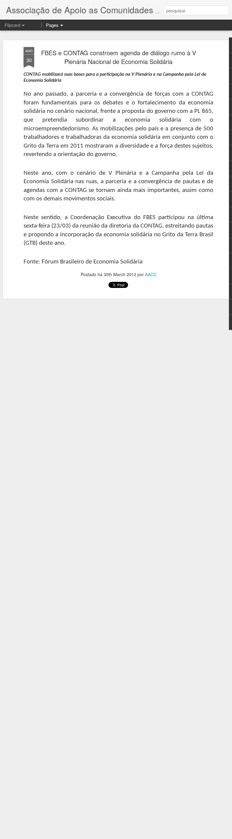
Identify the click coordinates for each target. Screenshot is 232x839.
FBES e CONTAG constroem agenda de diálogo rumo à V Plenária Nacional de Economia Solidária (118, 57)
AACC (150, 274)
